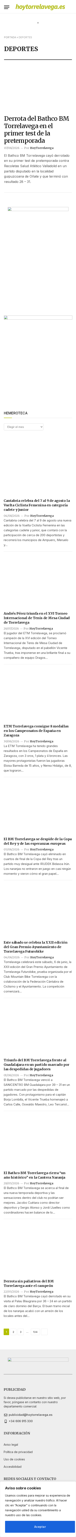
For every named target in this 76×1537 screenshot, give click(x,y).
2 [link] (13, 1331)
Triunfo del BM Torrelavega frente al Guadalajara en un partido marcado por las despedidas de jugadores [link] (36, 1064)
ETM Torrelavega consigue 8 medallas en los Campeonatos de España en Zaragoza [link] (36, 730)
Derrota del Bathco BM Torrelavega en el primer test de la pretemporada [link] (36, 129)
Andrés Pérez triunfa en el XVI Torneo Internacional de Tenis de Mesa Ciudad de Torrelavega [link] (37, 618)
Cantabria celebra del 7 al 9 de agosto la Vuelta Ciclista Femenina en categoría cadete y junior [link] (37, 505)
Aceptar (40, 1526)
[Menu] (6, 7)
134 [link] (35, 1331)
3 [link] (20, 1331)
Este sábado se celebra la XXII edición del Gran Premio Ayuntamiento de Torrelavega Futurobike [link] (35, 947)
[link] (40, 7)
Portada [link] (10, 37)
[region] (38, 1509)
